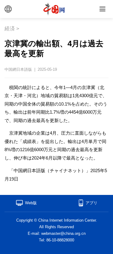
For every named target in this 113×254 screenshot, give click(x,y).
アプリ (91, 203)
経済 (10, 28)
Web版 (31, 203)
